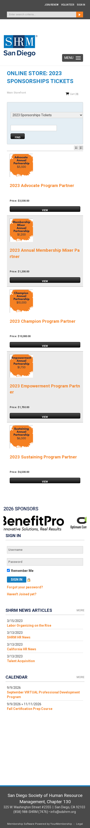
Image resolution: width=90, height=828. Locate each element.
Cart (73, 94)
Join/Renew (51, 4)
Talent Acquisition (21, 661)
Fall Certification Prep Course (29, 709)
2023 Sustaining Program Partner (43, 457)
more (80, 610)
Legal (79, 823)
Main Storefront (16, 92)
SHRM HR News (18, 637)
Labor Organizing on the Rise (29, 625)
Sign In (81, 4)
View (45, 210)
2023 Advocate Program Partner (42, 185)
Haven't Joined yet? (21, 594)
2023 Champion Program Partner (42, 321)
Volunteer (67, 4)
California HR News (21, 649)
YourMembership (61, 823)
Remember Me (22, 571)
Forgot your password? (25, 587)
